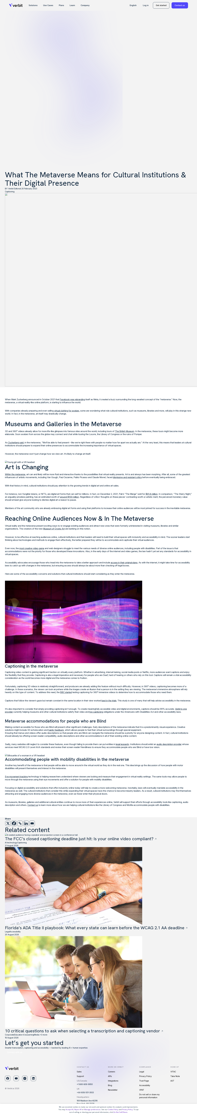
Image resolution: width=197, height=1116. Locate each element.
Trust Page (144, 1081)
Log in (146, 5)
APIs (110, 1076)
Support (80, 1076)
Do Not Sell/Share (120, 1112)
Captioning (9, 191)
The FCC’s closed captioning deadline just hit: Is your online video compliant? (79, 839)
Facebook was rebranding (72, 399)
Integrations (113, 1081)
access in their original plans (124, 562)
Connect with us (14, 1052)
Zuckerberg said (16, 442)
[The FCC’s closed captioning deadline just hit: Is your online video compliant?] (156, 839)
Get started (161, 5)
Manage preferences (92, 1109)
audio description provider (169, 744)
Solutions (33, 5)
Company (85, 5)
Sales (79, 1071)
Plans (61, 5)
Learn (72, 5)
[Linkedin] (26, 823)
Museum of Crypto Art (54, 528)
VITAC (173, 1071)
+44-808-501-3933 (85, 1092)
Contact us (180, 5)
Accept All (69, 1109)
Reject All (78, 1109)
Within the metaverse (15, 474)
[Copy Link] (20, 823)
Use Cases (48, 5)
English (133, 5)
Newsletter (113, 1090)
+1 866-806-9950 (85, 1084)
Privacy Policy (145, 1076)
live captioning (96, 712)
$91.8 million (152, 494)
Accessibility (144, 1085)
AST (172, 1081)
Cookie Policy (113, 1109)
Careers (111, 1071)
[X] (8, 823)
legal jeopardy (122, 744)
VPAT (141, 1090)
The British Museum (124, 431)
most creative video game (31, 548)
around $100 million (69, 497)
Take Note (175, 1076)
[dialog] (98, 1110)
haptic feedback (56, 730)
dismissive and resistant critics (127, 477)
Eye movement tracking (16, 776)
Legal (141, 1071)
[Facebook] (14, 823)
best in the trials (109, 700)
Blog (110, 1085)
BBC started (66, 692)
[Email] (32, 823)
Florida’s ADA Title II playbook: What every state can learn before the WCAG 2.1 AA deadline (94, 928)
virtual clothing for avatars (66, 410)
